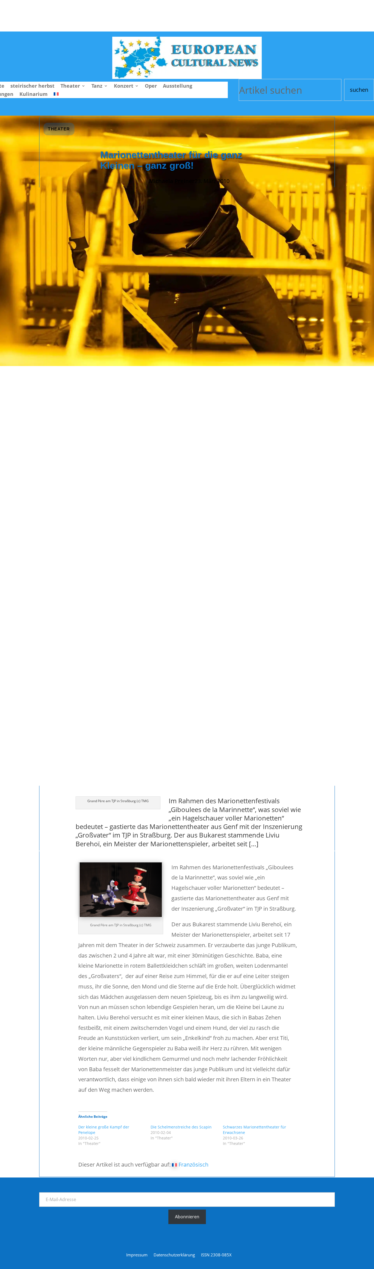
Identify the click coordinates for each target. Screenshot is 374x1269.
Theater (70, 86)
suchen (359, 89)
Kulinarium (33, 94)
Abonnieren (187, 1217)
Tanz (96, 86)
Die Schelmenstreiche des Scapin (181, 1127)
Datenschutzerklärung (174, 1255)
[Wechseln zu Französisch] (56, 95)
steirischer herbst (32, 86)
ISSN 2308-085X (216, 1255)
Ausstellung (177, 86)
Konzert (123, 86)
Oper (151, 86)
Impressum (137, 1255)
